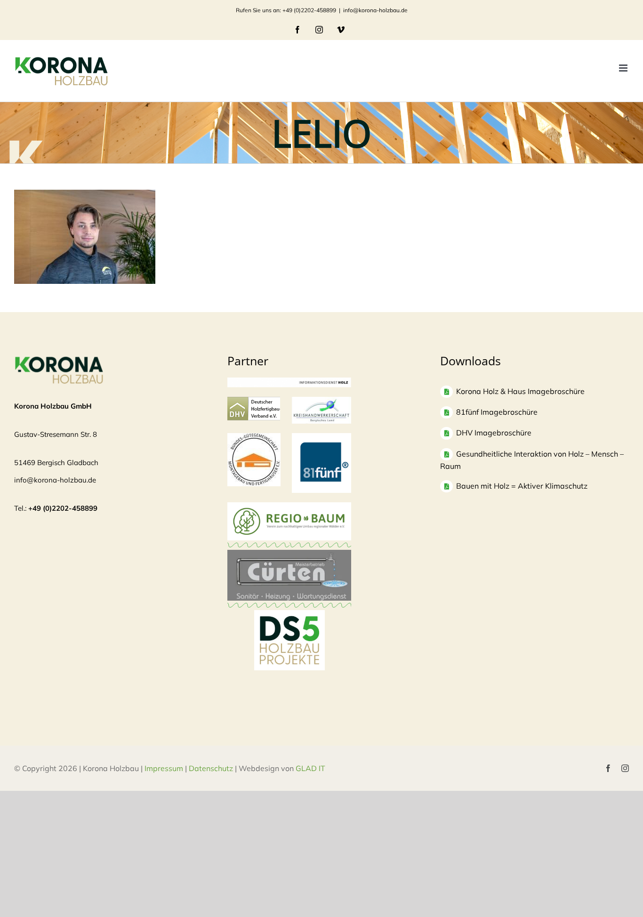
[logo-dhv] (253, 401)
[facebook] (608, 768)
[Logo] (254, 437)
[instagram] (625, 768)
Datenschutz (211, 768)
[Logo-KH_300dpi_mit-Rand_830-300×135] (322, 401)
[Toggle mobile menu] (624, 68)
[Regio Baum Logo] (289, 507)
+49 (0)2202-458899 (62, 508)
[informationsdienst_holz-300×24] (289, 382)
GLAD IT (311, 768)
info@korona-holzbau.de (375, 10)
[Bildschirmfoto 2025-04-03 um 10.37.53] (289, 554)
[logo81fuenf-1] (322, 437)
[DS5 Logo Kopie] (289, 620)
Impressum (164, 768)
